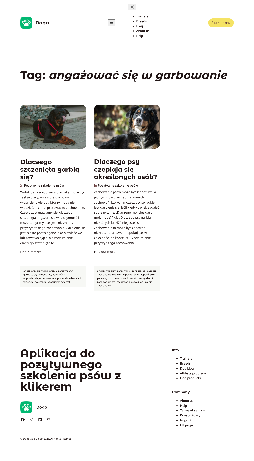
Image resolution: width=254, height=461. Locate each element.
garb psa (136, 270)
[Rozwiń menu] (111, 22)
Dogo (42, 23)
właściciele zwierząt (59, 282)
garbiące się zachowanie (37, 274)
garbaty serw (65, 270)
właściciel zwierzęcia (35, 282)
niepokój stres (148, 274)
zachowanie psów (127, 282)
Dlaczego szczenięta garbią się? (50, 169)
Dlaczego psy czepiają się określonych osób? (125, 169)
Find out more (30, 252)
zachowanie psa (106, 282)
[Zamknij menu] (132, 7)
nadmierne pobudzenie (125, 274)
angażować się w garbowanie (40, 270)
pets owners (49, 278)
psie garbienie (146, 278)
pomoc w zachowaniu (125, 278)
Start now (220, 22)
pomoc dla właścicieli (69, 278)
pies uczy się (104, 278)
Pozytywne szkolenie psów (44, 185)
